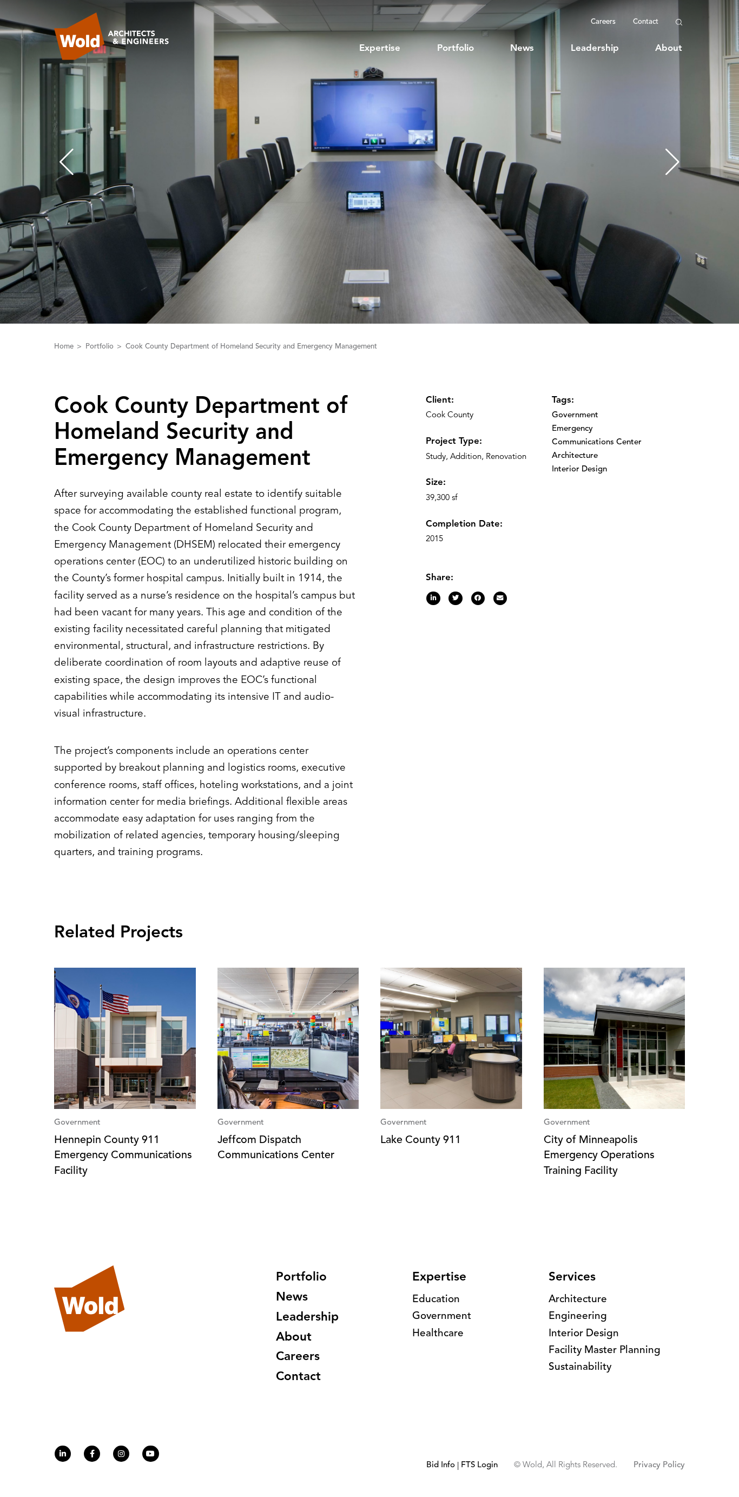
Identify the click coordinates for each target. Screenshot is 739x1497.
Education (436, 1300)
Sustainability (580, 1367)
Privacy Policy (659, 1465)
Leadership (595, 48)
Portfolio (455, 48)
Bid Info (440, 1465)
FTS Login (479, 1465)
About (668, 48)
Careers (603, 21)
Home (65, 346)
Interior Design (579, 469)
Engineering (578, 1316)
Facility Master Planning (605, 1350)
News (522, 48)
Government (575, 415)
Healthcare (438, 1334)
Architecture (575, 456)
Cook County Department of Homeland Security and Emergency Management (251, 346)
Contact (645, 21)
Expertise (379, 48)
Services (572, 1277)
